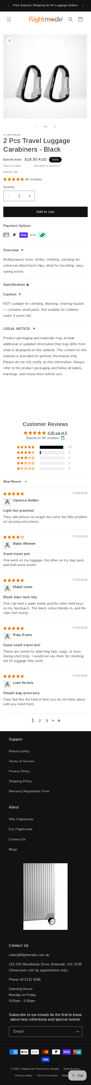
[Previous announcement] (8, 6)
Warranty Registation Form (29, 791)
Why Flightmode (21, 819)
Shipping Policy (20, 781)
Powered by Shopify (47, 1068)
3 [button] (47, 721)
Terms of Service (21, 761)
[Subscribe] (77, 1031)
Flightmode (27, 1068)
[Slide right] (55, 126)
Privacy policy (23, 1075)
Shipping (27, 165)
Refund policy (19, 751)
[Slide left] (36, 126)
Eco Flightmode (20, 829)
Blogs (13, 849)
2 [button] (40, 721)
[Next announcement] (83, 6)
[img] (13, 494)
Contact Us (17, 839)
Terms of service (47, 1075)
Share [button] (12, 392)
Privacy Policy (19, 771)
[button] (9, 19)
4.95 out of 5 (57, 433)
